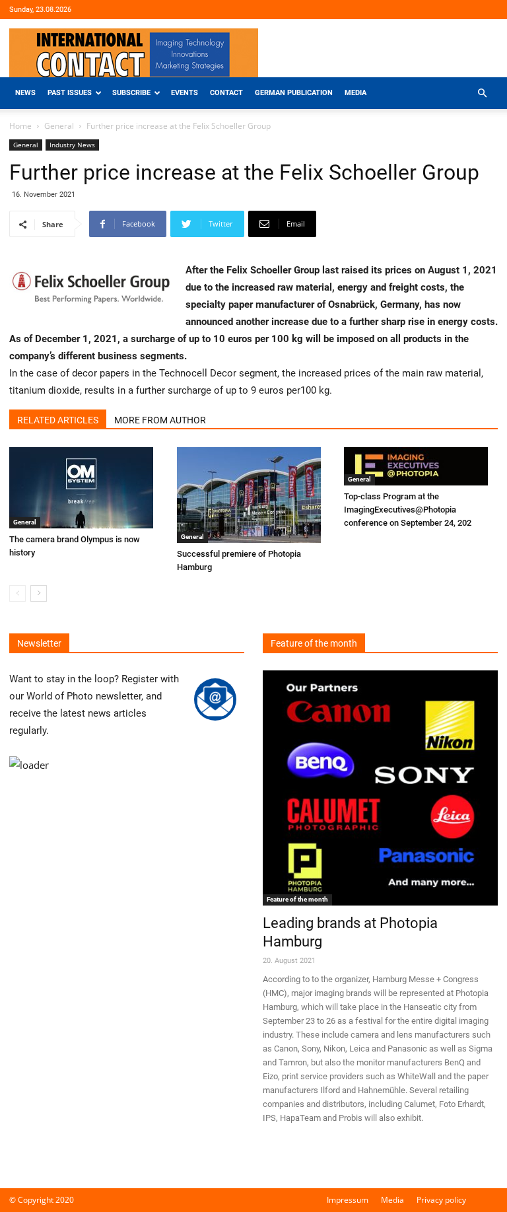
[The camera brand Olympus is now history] (86, 487)
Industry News (72, 144)
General (59, 125)
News (25, 93)
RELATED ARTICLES (57, 420)
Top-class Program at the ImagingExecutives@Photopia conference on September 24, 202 (407, 509)
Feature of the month (297, 899)
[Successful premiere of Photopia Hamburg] (254, 495)
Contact (226, 93)
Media (355, 93)
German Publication (294, 93)
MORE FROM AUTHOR (160, 420)
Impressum (347, 1199)
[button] (482, 93)
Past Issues (70, 93)
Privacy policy (441, 1199)
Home (20, 125)
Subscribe (131, 93)
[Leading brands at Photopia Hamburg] (380, 788)
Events (184, 93)
